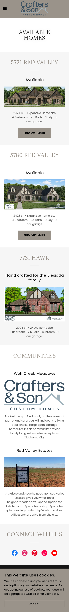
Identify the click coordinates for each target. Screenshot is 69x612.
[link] (34, 8)
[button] (6, 8)
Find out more (34, 133)
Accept (34, 603)
